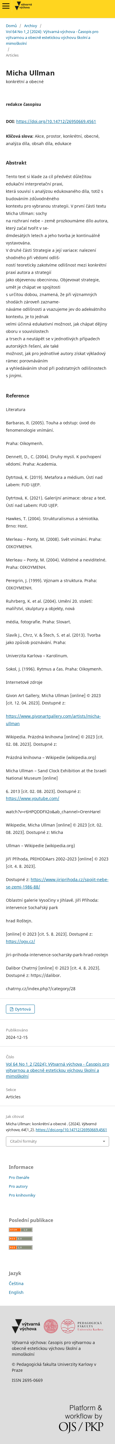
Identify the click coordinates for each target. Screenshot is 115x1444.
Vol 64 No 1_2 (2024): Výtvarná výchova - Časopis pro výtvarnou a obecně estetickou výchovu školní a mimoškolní (52, 37)
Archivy (30, 25)
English (16, 1292)
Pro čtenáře (19, 1177)
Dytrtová (22, 1009)
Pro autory (18, 1186)
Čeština (16, 1283)
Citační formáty (23, 1141)
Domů (11, 25)
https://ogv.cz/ (20, 941)
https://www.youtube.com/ (32, 798)
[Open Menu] (6, 6)
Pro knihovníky (22, 1195)
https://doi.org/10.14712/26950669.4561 (56, 121)
